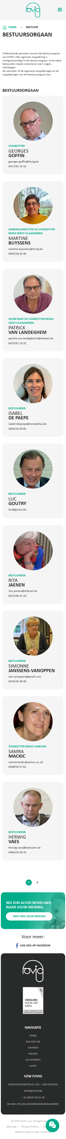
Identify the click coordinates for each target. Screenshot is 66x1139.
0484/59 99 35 (17, 852)
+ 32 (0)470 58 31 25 (33, 1097)
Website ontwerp (24, 1132)
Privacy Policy (29, 1126)
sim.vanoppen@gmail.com (24, 676)
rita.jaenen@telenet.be (22, 591)
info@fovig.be (33, 1091)
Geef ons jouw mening (29, 916)
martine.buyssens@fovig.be (25, 249)
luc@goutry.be (17, 509)
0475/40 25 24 (17, 596)
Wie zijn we (33, 1041)
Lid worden (33, 1060)
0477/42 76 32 (17, 166)
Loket (33, 1066)
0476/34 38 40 (17, 681)
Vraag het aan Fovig (52, 1125)
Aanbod (33, 1047)
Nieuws (33, 1053)
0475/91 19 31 (17, 343)
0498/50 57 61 (17, 767)
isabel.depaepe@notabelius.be (27, 424)
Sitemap (11, 1126)
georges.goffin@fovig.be (23, 161)
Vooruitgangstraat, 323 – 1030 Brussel (33, 1084)
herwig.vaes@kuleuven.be (24, 847)
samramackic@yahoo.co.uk (25, 762)
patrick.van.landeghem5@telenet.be (30, 338)
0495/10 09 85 (17, 429)
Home (12, 27)
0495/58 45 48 (17, 253)
